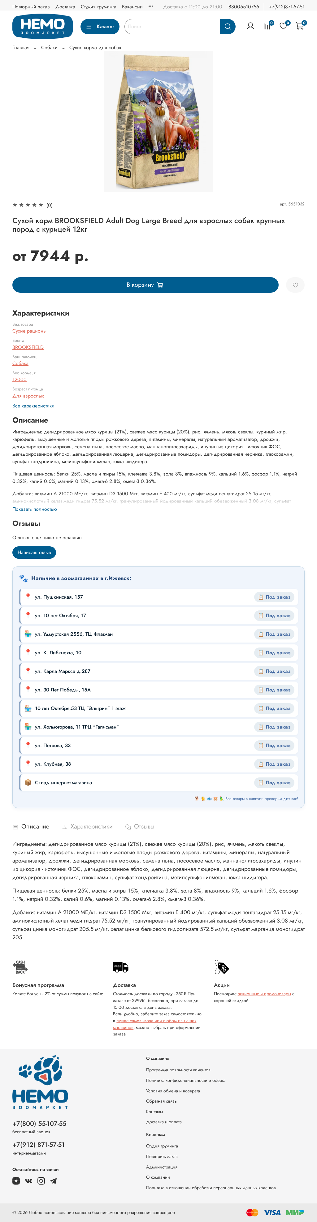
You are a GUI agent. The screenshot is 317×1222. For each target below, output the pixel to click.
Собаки (49, 47)
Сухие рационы (29, 330)
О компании (158, 1177)
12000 (19, 379)
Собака (20, 363)
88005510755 (243, 6)
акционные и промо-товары (264, 994)
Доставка (65, 6)
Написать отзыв (34, 552)
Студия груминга (98, 6)
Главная (20, 47)
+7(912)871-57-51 (287, 6)
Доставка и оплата (164, 1122)
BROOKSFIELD (28, 347)
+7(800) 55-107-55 (39, 1123)
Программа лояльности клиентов (178, 1070)
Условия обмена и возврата (173, 1091)
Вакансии (132, 6)
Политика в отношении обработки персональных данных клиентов (211, 1188)
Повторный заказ (31, 6)
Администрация (161, 1167)
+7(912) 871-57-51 (38, 1144)
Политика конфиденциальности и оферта (185, 1080)
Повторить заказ (162, 1156)
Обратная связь (161, 1101)
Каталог (105, 26)
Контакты (154, 1111)
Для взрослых (28, 395)
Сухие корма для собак (95, 47)
